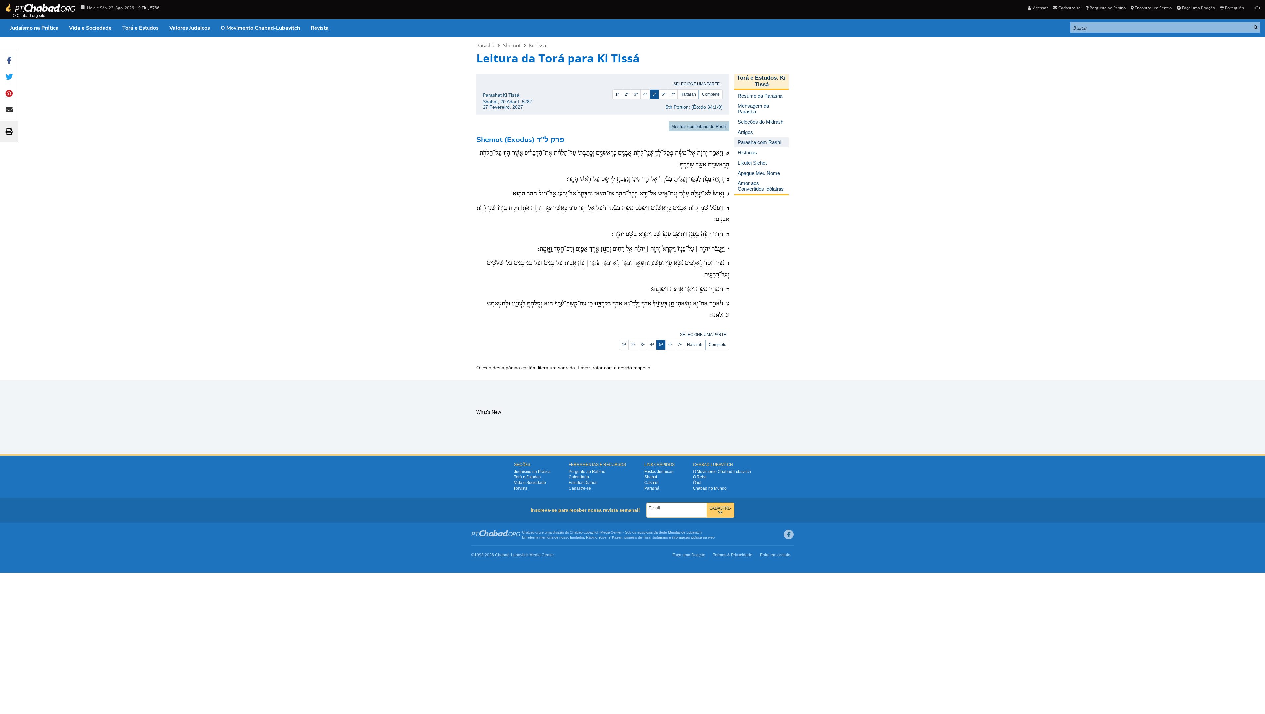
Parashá (485, 45)
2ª (626, 94)
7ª (673, 94)
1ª (617, 94)
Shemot (512, 45)
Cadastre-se (580, 488)
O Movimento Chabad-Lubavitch (260, 28)
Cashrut (651, 482)
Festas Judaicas (658, 471)
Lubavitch (591, 532)
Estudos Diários (583, 482)
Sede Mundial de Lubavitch (680, 532)
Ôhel (697, 482)
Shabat (650, 477)
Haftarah (688, 94)
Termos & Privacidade (732, 555)
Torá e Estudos (140, 28)
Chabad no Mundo (710, 488)
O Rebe (700, 477)
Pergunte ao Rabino (1108, 8)
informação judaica (687, 537)
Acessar (1040, 8)
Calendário (579, 477)
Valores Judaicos (189, 28)
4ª (645, 94)
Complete (711, 94)
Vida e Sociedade (90, 28)
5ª (654, 94)
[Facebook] (789, 534)
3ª (636, 94)
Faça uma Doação (1198, 8)
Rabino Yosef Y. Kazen (604, 537)
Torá (646, 537)
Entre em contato (775, 555)
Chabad (576, 532)
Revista (320, 28)
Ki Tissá (537, 45)
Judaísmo (660, 537)
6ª (663, 94)
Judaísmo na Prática (34, 28)
